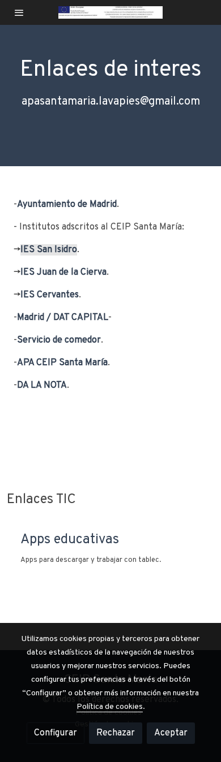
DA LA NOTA (42, 385)
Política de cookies (109, 707)
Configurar (55, 733)
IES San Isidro (48, 250)
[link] (110, 12)
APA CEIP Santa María (62, 363)
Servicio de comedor (59, 340)
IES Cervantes (49, 295)
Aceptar (171, 733)
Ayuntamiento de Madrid (67, 204)
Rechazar (115, 733)
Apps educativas (69, 539)
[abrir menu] (19, 12)
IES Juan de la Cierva (63, 272)
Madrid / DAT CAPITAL (62, 317)
